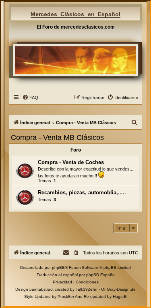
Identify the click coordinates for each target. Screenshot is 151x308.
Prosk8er (66, 296)
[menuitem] (30, 97)
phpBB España (100, 275)
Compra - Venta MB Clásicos (57, 137)
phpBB (58, 267)
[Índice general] (76, 60)
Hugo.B (120, 296)
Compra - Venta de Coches (71, 162)
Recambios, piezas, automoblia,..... (82, 192)
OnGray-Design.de (118, 289)
